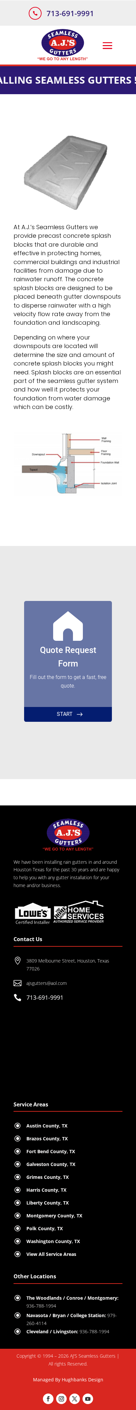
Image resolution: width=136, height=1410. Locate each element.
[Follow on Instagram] (61, 1399)
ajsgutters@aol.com (46, 983)
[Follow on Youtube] (88, 1399)
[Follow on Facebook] (48, 1399)
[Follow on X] (74, 1399)
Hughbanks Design (82, 1379)
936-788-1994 (94, 1331)
